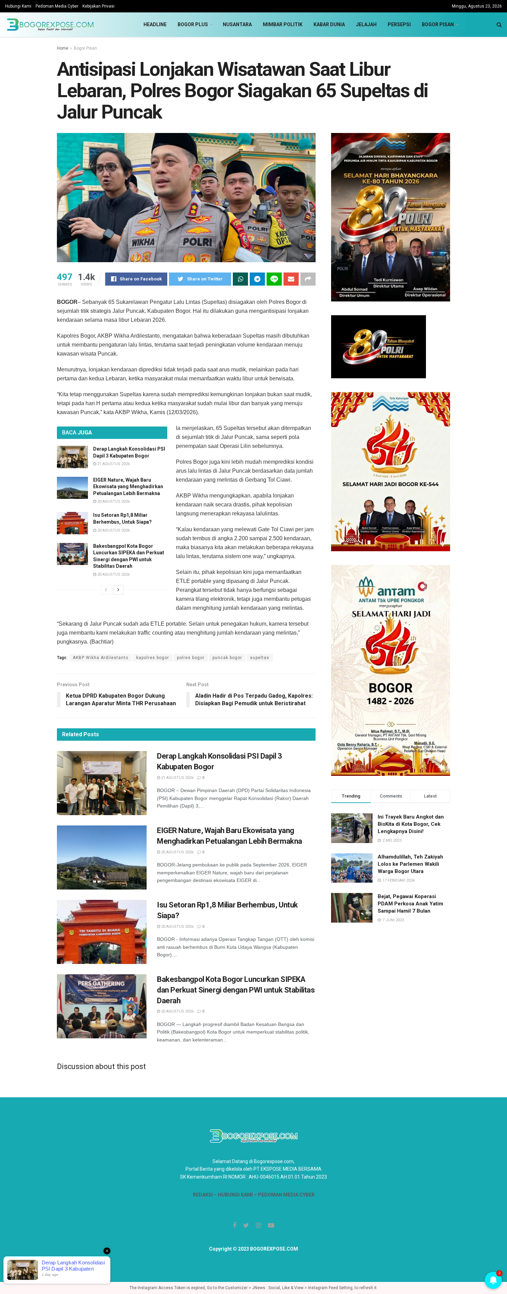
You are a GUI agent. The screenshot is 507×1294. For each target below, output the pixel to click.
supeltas (259, 657)
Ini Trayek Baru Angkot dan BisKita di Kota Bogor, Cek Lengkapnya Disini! (411, 824)
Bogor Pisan (438, 24)
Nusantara (237, 24)
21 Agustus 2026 (113, 464)
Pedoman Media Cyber (57, 6)
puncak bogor (227, 657)
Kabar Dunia (329, 24)
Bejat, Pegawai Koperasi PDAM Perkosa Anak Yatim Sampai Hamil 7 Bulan (410, 903)
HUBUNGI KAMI (235, 1195)
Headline (155, 24)
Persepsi (399, 24)
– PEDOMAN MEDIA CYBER (284, 1195)
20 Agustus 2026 (113, 501)
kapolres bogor (152, 657)
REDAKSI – (205, 1195)
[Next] (118, 590)
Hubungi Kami (18, 6)
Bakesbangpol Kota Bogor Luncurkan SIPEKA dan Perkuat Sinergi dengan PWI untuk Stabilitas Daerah (236, 990)
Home (62, 48)
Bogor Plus (193, 24)
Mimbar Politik (282, 24)
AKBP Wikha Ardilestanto (100, 657)
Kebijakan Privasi (98, 6)
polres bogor (191, 657)
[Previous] (106, 590)
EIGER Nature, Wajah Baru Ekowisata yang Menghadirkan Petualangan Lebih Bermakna (128, 486)
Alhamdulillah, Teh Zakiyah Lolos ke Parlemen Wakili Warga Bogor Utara (410, 864)
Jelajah (366, 24)
